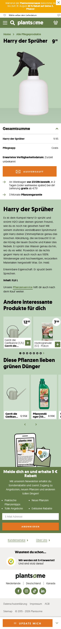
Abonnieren (31, 526)
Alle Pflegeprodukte (28, 34)
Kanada (50, 583)
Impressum (36, 603)
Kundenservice (16, 540)
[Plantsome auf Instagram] (26, 591)
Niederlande (13, 583)
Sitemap (7, 611)
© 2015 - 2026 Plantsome (28, 611)
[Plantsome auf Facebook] (18, 591)
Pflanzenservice (23, 287)
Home (7, 34)
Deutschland (33, 583)
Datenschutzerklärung (15, 603)
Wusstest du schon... (30, 552)
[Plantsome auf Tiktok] (34, 591)
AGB (47, 603)
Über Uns (41, 540)
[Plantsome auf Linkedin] (42, 591)
